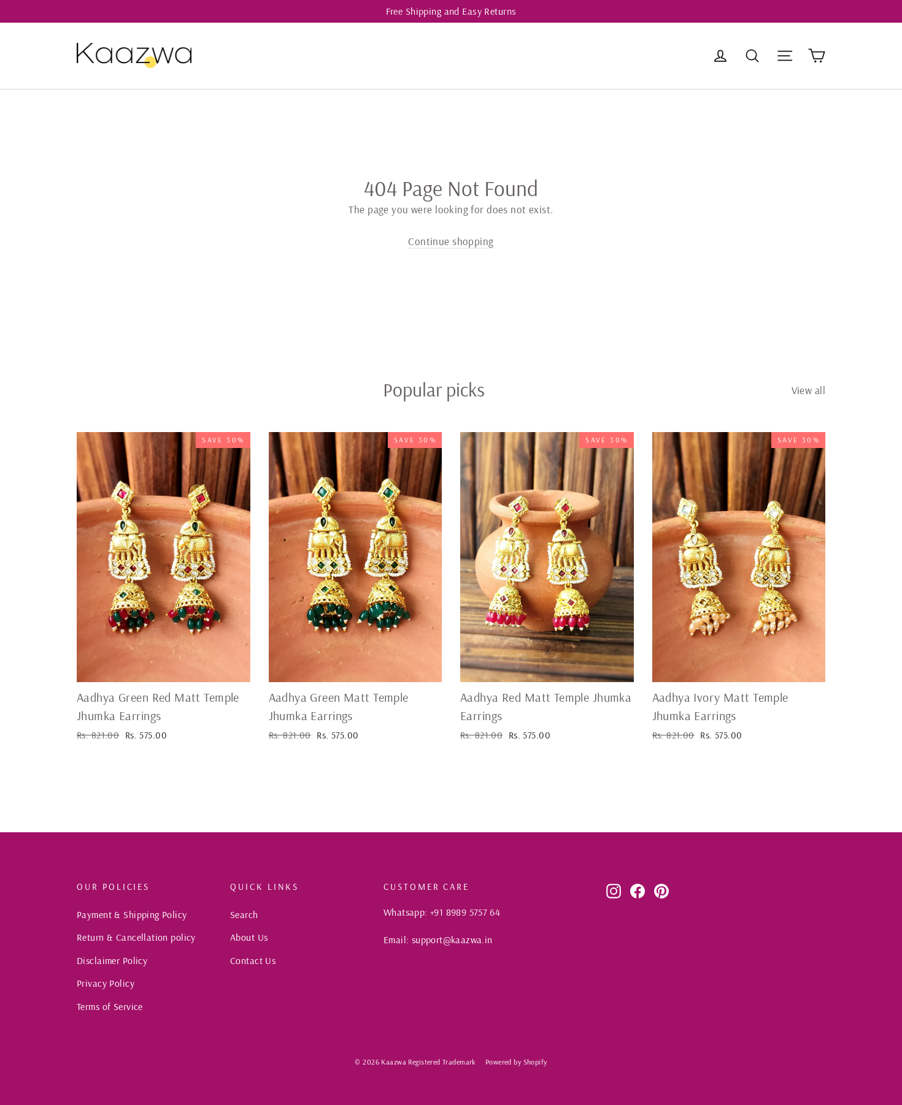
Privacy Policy (105, 983)
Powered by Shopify (516, 1061)
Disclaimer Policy (112, 960)
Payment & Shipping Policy (132, 914)
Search (244, 914)
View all (808, 390)
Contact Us (253, 960)
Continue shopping (450, 241)
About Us (249, 937)
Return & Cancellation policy (136, 937)
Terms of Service (110, 1006)
